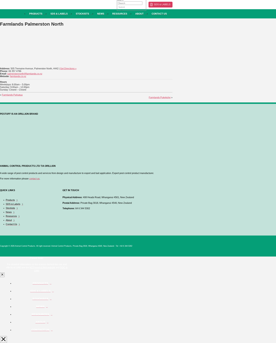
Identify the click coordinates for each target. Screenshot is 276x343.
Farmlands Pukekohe (160, 97)
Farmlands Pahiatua (12, 95)
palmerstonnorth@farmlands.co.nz (24, 74)
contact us (34, 178)
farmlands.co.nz (18, 76)
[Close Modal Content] (2, 275)
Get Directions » (68, 68)
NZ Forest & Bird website (42, 267)
